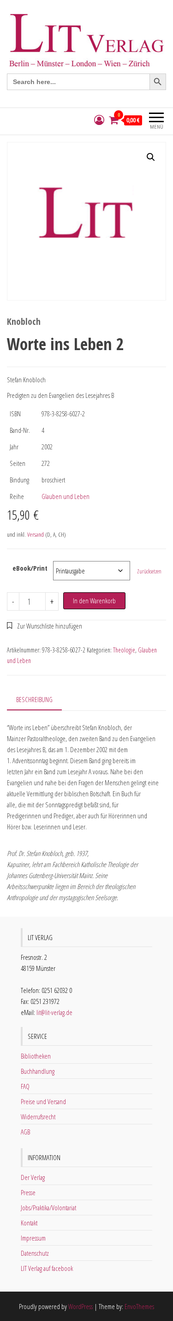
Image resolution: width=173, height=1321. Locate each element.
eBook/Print (30, 568)
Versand (35, 534)
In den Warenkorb (94, 600)
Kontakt (29, 1222)
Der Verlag (33, 1177)
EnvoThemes (139, 1306)
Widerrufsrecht (38, 1116)
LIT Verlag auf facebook (47, 1268)
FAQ (25, 1086)
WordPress (80, 1306)
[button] (151, 157)
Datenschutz (35, 1253)
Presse (28, 1192)
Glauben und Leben (65, 496)
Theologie (124, 650)
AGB (25, 1131)
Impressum (33, 1237)
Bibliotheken (36, 1055)
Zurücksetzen (149, 571)
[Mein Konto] (99, 120)
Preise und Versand (43, 1101)
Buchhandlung (37, 1071)
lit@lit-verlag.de (54, 1012)
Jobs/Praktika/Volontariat (48, 1207)
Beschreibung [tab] (34, 699)
